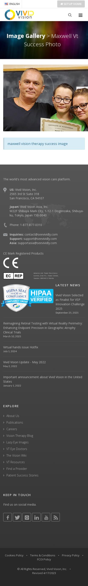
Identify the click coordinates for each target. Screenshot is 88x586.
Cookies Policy (14, 555)
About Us (12, 416)
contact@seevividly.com (41, 234)
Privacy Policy (70, 555)
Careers (11, 429)
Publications (14, 422)
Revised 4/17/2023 (44, 573)
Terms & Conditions (42, 555)
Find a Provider (16, 469)
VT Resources (15, 462)
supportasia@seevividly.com (37, 243)
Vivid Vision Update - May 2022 (24, 362)
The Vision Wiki (16, 455)
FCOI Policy (44, 559)
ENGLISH (14, 4)
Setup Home (72, 4)
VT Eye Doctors (16, 449)
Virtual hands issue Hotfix (20, 347)
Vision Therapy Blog (19, 436)
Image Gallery (26, 36)
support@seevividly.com (40, 239)
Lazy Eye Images (17, 442)
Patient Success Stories (22, 475)
